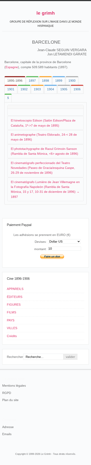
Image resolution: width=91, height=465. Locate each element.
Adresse (8, 427)
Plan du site (10, 400)
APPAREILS (15, 289)
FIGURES (14, 304)
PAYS (10, 320)
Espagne (12, 67)
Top (86, 369)
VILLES (12, 328)
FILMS (11, 312)
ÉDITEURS (14, 297)
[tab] (14, 80)
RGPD (6, 393)
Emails (6, 434)
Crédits (12, 336)
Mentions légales (14, 385)
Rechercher (15, 357)
